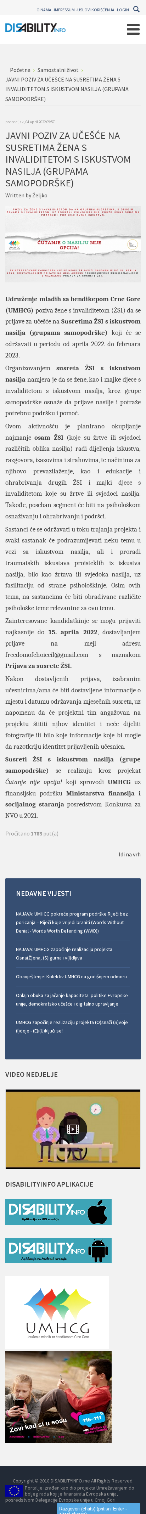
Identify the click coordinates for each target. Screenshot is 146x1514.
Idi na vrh (130, 854)
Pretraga (136, 9)
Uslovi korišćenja (95, 9)
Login (123, 9)
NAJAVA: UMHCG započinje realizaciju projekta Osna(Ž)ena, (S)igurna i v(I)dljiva (64, 953)
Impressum (64, 9)
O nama (43, 9)
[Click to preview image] (73, 243)
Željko (39, 195)
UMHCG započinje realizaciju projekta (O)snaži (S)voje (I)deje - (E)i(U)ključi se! (72, 1026)
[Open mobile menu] (133, 29)
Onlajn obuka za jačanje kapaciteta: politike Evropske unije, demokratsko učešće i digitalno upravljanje (72, 999)
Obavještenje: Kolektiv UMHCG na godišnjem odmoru (71, 976)
